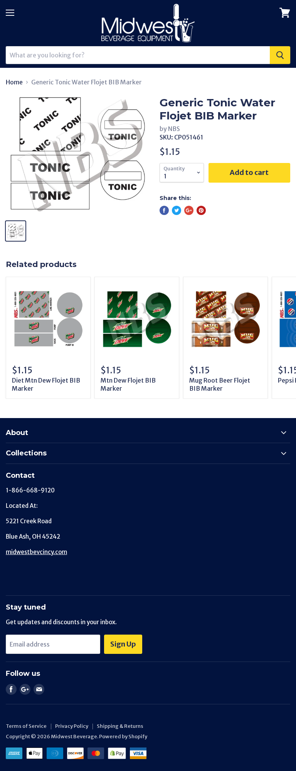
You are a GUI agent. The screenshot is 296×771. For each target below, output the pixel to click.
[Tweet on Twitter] (176, 210)
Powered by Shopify (123, 736)
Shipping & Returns (120, 726)
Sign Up (123, 644)
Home (14, 82)
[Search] (280, 55)
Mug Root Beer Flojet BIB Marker (219, 384)
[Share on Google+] (188, 210)
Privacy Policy (71, 726)
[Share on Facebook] (164, 210)
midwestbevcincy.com (36, 552)
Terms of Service (26, 726)
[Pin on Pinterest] (201, 210)
